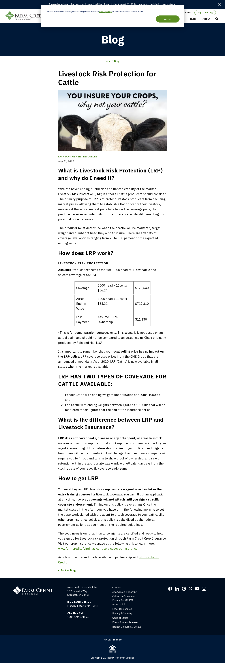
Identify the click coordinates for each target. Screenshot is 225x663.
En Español (118, 604)
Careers (116, 587)
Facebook (170, 589)
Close (219, 4)
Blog (193, 19)
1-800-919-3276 (78, 617)
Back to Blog (68, 570)
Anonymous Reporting (124, 591)
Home (107, 61)
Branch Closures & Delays (126, 626)
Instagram (204, 589)
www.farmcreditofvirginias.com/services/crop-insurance (97, 548)
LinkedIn (177, 589)
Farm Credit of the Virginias (27, 15)
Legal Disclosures (122, 608)
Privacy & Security (122, 613)
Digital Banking (205, 12)
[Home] (35, 587)
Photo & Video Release (125, 622)
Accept (167, 19)
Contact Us (185, 12)
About (206, 19)
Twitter (190, 589)
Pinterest (184, 589)
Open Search (216, 19)
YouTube (197, 589)
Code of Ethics (120, 617)
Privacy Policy (105, 11)
